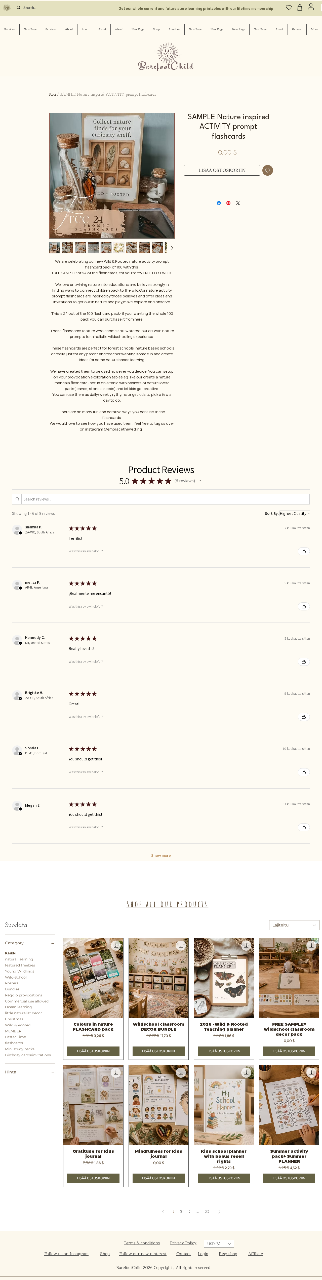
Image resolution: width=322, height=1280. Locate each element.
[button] (200, 481)
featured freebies (20, 965)
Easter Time (15, 1037)
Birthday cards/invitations (28, 1055)
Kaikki (10, 953)
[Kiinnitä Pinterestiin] (228, 203)
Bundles (12, 989)
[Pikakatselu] (93, 978)
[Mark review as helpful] (304, 551)
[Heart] (289, 7)
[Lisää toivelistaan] (267, 170)
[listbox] (219, 1244)
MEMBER (13, 1031)
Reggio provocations (23, 995)
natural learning (19, 959)
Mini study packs (19, 1049)
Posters (11, 983)
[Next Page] (219, 1212)
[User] (310, 6)
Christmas (14, 1019)
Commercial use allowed (27, 1001)
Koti (52, 95)
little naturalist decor (23, 1013)
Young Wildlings (19, 971)
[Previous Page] (163, 1212)
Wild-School (16, 977)
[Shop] (300, 7)
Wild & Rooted (17, 1025)
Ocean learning (18, 1007)
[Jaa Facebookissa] (219, 203)
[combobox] (294, 925)
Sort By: (272, 513)
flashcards (14, 1043)
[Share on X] (238, 203)
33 (207, 1212)
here (139, 319)
